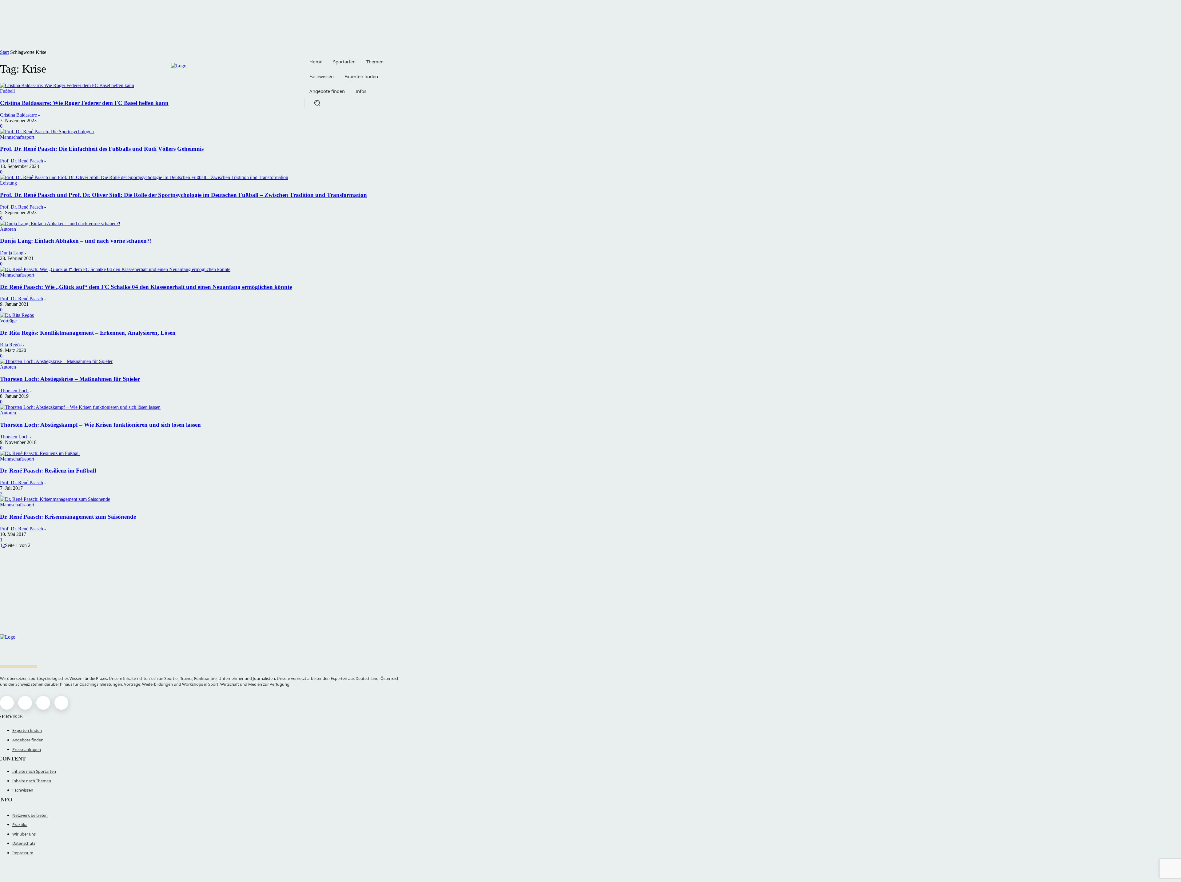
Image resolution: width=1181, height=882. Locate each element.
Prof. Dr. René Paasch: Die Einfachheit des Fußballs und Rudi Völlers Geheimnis (102, 149)
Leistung (8, 183)
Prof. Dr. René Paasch (21, 160)
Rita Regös (11, 344)
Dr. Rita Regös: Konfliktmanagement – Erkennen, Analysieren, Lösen (88, 332)
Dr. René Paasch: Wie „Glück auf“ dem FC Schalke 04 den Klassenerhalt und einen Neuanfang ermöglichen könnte (146, 287)
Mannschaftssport (17, 137)
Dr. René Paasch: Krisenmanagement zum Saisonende (68, 516)
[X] (43, 703)
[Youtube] (61, 703)
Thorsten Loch (14, 390)
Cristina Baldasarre (18, 115)
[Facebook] (7, 703)
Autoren (8, 229)
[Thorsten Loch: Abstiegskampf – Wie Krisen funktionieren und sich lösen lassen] (80, 407)
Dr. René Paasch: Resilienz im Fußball (48, 470)
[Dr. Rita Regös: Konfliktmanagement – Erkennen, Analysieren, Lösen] (17, 315)
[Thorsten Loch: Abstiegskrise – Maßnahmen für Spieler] (56, 361)
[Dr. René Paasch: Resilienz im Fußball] (40, 453)
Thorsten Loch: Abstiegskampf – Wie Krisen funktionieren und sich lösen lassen (100, 424)
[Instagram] (25, 703)
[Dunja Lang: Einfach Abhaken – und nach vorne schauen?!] (60, 223)
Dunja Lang (11, 252)
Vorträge (8, 320)
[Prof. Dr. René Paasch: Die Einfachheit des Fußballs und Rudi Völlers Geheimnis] (47, 131)
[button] (317, 102)
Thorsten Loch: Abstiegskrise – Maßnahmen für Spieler (70, 379)
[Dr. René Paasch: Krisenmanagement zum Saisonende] (55, 499)
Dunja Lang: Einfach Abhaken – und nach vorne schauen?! (76, 240)
